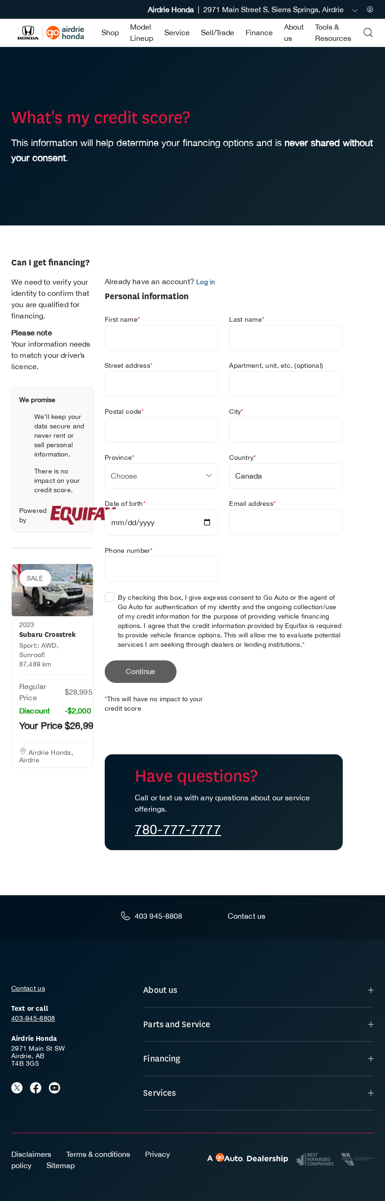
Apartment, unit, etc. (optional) (276, 365)
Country (242, 457)
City (236, 411)
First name (122, 319)
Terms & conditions (98, 1154)
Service (177, 32)
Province (120, 457)
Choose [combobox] (124, 476)
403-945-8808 (33, 1018)
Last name (246, 319)
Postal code (124, 411)
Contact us (28, 988)
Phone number (129, 550)
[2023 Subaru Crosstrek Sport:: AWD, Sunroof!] (52, 590)
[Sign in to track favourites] (79, 575)
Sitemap (60, 1165)
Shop (110, 32)
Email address (252, 503)
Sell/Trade (217, 32)
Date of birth (125, 503)
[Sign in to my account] (370, 9)
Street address (129, 365)
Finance (259, 32)
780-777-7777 (178, 829)
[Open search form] (368, 32)
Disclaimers (31, 1154)
